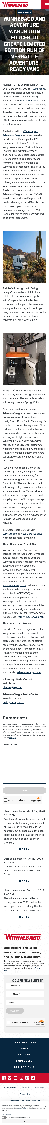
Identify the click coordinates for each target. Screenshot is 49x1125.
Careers (24, 1054)
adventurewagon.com (29, 672)
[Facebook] (4, 1078)
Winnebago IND (24, 1042)
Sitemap (25, 1087)
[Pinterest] (27, 1078)
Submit (24, 790)
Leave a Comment (10, 744)
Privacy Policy (10, 1087)
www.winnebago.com (14, 585)
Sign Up (14, 1011)
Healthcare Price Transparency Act (24, 1100)
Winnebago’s (10, 533)
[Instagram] (21, 1078)
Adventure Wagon (30, 100)
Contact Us (24, 1094)
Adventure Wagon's (31, 533)
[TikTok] (33, 1078)
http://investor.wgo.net (30, 616)
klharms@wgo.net (12, 687)
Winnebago (39, 88)
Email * (12, 1002)
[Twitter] (10, 1078)
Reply (24, 849)
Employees (24, 1061)
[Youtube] (15, 1078)
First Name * (14, 985)
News (25, 1048)
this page (12, 738)
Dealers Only (24, 1067)
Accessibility (40, 1087)
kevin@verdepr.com (13, 702)
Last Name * (14, 994)
